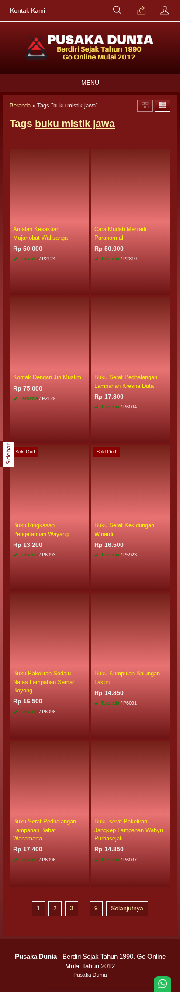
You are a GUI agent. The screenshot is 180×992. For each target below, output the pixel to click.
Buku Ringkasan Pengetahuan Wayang (41, 529)
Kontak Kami (27, 10)
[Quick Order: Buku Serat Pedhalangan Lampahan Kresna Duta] (165, 363)
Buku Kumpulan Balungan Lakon (127, 677)
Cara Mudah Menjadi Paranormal (120, 233)
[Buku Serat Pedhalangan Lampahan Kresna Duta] (130, 333)
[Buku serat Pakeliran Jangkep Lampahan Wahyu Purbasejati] (130, 777)
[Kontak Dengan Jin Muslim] (49, 333)
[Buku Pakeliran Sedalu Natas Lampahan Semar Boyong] (49, 629)
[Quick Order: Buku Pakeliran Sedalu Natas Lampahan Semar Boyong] (84, 660)
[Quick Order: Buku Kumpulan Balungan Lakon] (165, 660)
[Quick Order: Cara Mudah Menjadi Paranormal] (165, 215)
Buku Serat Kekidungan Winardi (124, 529)
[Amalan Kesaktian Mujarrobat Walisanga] (49, 185)
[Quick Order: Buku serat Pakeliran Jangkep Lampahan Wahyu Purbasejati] (165, 808)
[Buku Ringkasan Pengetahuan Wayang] (49, 481)
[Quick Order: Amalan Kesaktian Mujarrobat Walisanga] (84, 215)
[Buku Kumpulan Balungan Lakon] (130, 629)
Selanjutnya (127, 908)
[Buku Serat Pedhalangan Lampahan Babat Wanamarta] (49, 777)
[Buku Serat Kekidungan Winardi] (130, 481)
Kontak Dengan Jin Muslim (47, 377)
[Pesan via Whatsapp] (141, 11)
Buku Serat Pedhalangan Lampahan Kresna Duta (125, 381)
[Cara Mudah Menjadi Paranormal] (130, 185)
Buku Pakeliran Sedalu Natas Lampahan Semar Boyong (43, 681)
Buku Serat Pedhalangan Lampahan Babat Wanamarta (44, 829)
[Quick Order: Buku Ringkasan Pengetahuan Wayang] (84, 512)
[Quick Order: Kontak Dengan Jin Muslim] (84, 363)
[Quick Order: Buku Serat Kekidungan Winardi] (165, 512)
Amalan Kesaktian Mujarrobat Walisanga (40, 233)
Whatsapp (69, 286)
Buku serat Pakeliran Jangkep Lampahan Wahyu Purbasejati (128, 829)
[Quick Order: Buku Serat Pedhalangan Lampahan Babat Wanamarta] (84, 808)
